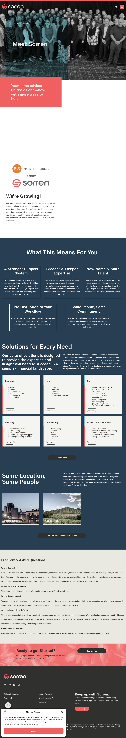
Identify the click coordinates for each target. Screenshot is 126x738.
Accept (34, 731)
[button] (62, 712)
